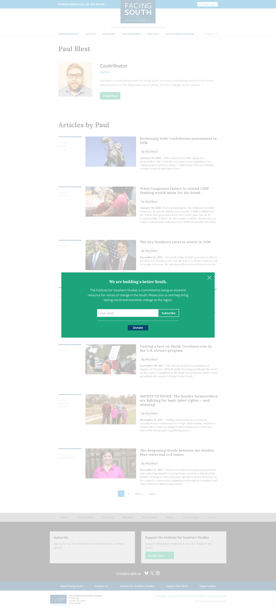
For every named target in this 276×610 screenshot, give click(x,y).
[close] (209, 278)
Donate (138, 327)
